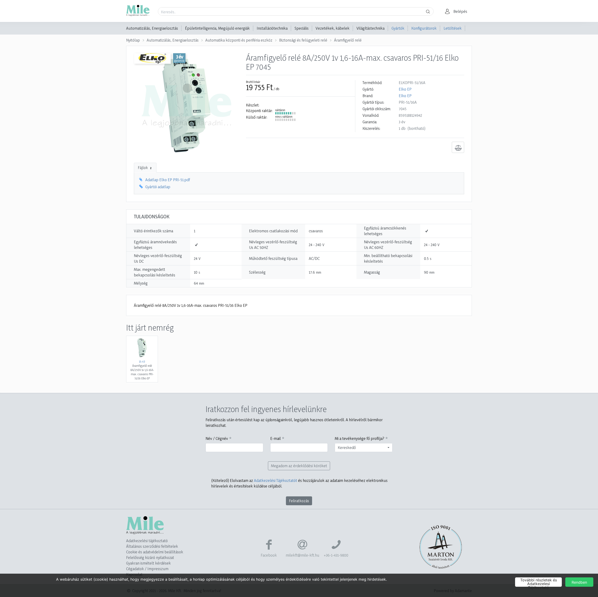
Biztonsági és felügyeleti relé (303, 40)
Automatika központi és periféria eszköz (238, 40)
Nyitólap (133, 40)
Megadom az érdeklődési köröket (299, 465)
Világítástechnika (370, 28)
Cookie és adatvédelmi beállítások (154, 551)
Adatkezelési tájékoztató (147, 540)
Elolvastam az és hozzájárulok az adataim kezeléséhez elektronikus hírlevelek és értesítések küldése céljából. (299, 483)
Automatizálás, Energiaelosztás (152, 28)
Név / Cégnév (217, 438)
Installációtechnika (272, 28)
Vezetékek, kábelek (332, 28)
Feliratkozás (299, 500)
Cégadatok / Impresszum (147, 568)
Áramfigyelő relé (348, 40)
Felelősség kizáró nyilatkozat (150, 557)
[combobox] (363, 447)
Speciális (302, 28)
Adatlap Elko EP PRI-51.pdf (167, 179)
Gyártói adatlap (157, 186)
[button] (457, 11)
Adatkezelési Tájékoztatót (275, 480)
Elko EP (405, 89)
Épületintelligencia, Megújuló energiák (217, 28)
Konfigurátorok (424, 28)
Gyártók (398, 28)
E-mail (275, 438)
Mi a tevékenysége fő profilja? (359, 438)
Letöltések (453, 28)
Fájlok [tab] (144, 167)
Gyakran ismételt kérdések (148, 563)
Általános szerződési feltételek (152, 546)
